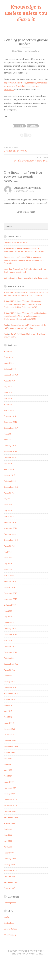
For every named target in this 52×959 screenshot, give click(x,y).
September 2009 (11, 746)
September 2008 (11, 817)
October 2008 (10, 811)
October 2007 (10, 876)
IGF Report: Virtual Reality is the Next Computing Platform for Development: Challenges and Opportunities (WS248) (26, 316)
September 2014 (11, 540)
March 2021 (9, 363)
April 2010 (8, 717)
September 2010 (11, 693)
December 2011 (10, 652)
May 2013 (8, 617)
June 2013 (8, 611)
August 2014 (9, 546)
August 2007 (9, 888)
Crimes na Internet (15, 149)
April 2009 (8, 776)
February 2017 (10, 445)
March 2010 (9, 723)
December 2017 (10, 422)
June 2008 (8, 835)
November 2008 (10, 805)
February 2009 (10, 788)
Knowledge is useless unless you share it (26, 13)
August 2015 (9, 493)
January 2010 (9, 729)
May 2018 (8, 398)
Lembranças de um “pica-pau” (16, 242)
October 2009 (10, 740)
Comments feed (10, 929)
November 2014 (10, 528)
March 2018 (9, 410)
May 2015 (8, 510)
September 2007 (11, 882)
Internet (20, 126)
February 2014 (10, 581)
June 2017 (8, 434)
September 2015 (11, 487)
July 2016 (8, 463)
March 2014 (9, 575)
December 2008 (10, 799)
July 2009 (8, 758)
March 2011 (9, 676)
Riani (6, 325)
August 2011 (9, 670)
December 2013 (10, 593)
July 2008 (8, 829)
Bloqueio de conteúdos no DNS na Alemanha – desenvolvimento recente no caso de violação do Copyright (24, 260)
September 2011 (11, 664)
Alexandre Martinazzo (27, 187)
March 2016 (9, 469)
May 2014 (8, 564)
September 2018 (11, 375)
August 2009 (9, 752)
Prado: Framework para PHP (31, 159)
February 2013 (10, 628)
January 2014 (9, 587)
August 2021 (9, 357)
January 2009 (9, 794)
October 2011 (10, 658)
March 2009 (9, 782)
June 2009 (8, 764)
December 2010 (10, 687)
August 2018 (9, 381)
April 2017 (8, 439)
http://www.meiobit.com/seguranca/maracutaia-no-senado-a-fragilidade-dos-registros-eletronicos (26, 86)
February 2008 (10, 858)
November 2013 (10, 599)
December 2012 (10, 634)
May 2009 (8, 770)
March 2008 (9, 853)
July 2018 (8, 386)
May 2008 (8, 841)
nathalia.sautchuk (32, 51)
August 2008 (9, 823)
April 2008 (8, 847)
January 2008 (9, 864)
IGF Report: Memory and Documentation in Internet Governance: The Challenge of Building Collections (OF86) (22, 304)
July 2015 (8, 499)
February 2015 (10, 522)
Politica (33, 126)
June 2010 (8, 705)
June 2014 (8, 558)
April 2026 (8, 351)
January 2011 (9, 681)
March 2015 (9, 516)
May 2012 (8, 640)
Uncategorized (10, 902)
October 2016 (10, 457)
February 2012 (10, 646)
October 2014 (10, 534)
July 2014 (8, 552)
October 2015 (10, 481)
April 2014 (8, 569)
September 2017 (11, 428)
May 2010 (8, 711)
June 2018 (8, 392)
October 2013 (10, 605)
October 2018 (10, 369)
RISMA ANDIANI (11, 292)
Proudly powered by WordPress (26, 951)
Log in (6, 917)
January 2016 (9, 475)
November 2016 (10, 451)
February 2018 (10, 416)
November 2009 (10, 735)
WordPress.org (10, 935)
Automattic (35, 954)
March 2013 (9, 623)
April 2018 (8, 404)
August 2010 (9, 699)
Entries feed (9, 923)
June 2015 (8, 504)
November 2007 (10, 870)
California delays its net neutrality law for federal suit (26, 278)
